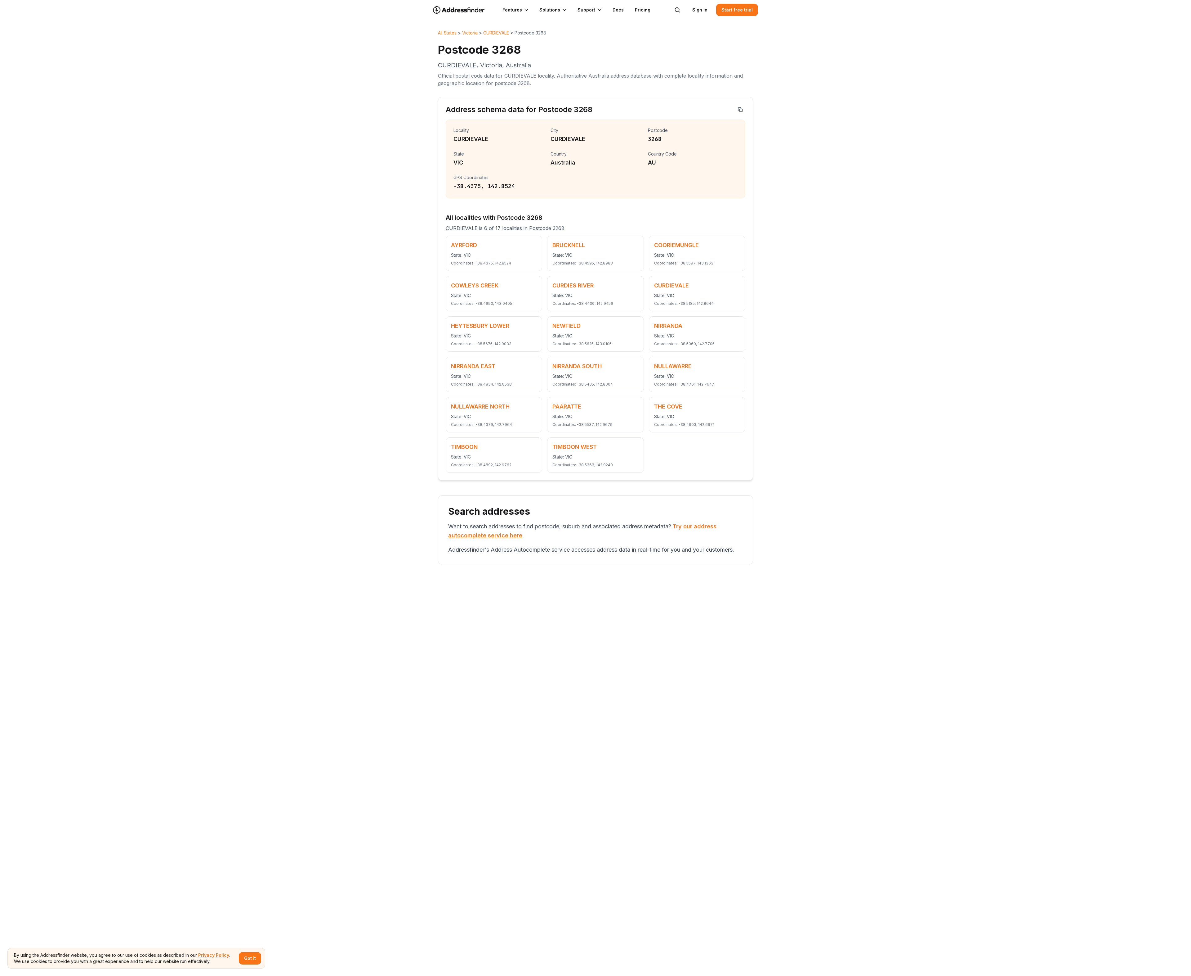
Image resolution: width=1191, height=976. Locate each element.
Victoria (470, 32)
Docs (618, 9)
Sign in (699, 9)
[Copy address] (740, 110)
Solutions (549, 9)
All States (447, 32)
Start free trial (737, 9)
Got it (250, 958)
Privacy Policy (213, 955)
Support (586, 9)
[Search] (677, 10)
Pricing (642, 9)
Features (512, 9)
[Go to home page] (463, 10)
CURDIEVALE (496, 32)
